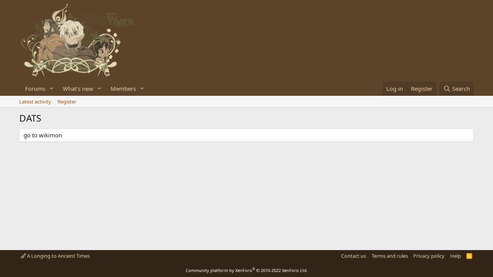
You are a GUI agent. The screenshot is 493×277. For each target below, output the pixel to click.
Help (455, 255)
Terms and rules (390, 255)
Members (123, 88)
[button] (51, 89)
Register (66, 101)
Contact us (353, 255)
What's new (78, 88)
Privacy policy (428, 255)
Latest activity (35, 101)
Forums (35, 88)
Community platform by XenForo (247, 270)
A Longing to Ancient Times (58, 255)
